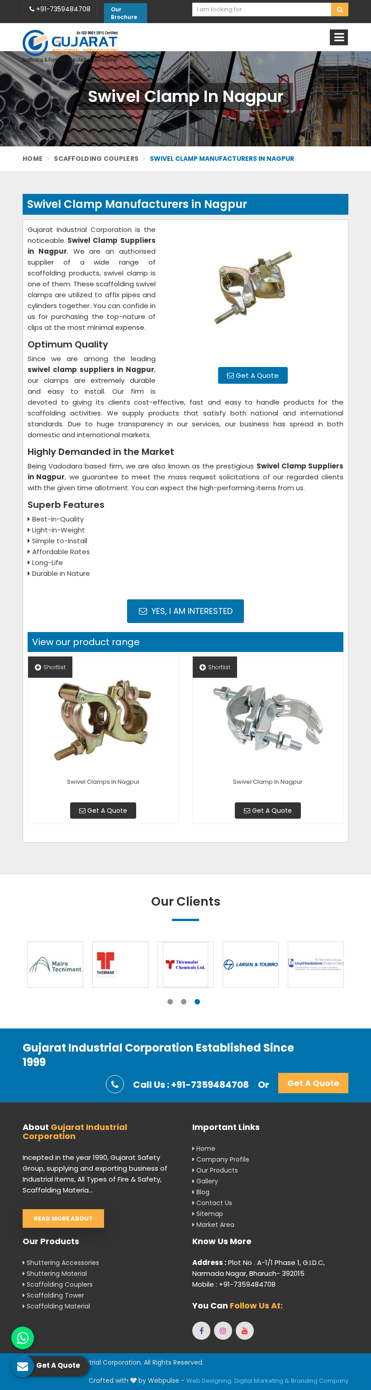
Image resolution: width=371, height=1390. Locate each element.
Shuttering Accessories (62, 1262)
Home (33, 158)
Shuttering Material (56, 1273)
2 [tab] (183, 1001)
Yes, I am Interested (191, 611)
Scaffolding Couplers (96, 158)
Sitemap (209, 1213)
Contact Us (213, 1202)
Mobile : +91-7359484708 (234, 1284)
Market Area (214, 1224)
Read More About (63, 1218)
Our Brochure (124, 13)
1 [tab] (170, 1001)
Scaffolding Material (57, 1306)
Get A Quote (256, 375)
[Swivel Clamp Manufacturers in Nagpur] (252, 292)
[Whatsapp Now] (22, 1338)
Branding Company (319, 1380)
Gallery (206, 1181)
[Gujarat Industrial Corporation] (70, 46)
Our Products (216, 1170)
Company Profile (222, 1159)
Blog (202, 1192)
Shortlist (54, 667)
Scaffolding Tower (54, 1295)
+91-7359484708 (62, 9)
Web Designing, (209, 1380)
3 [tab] (197, 1001)
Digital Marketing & (261, 1380)
